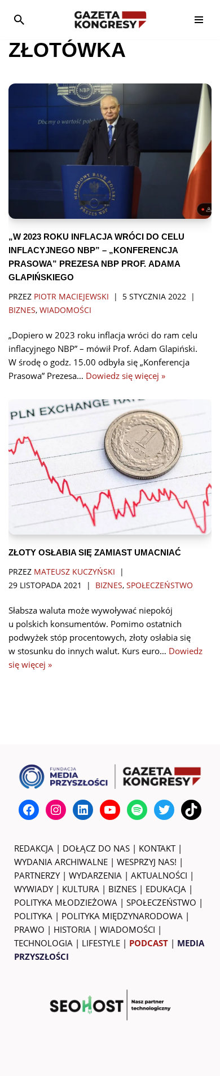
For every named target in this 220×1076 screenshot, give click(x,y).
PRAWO (29, 929)
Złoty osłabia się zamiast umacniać (94, 552)
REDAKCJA (34, 848)
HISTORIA (72, 929)
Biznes (22, 310)
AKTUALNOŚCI (159, 875)
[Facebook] (29, 810)
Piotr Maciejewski (71, 297)
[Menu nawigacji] (199, 20)
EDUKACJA (166, 888)
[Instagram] (56, 810)
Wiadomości (65, 310)
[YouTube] (110, 810)
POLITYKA (33, 915)
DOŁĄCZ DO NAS (96, 848)
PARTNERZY (37, 875)
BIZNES (122, 888)
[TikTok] (191, 810)
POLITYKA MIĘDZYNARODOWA (122, 915)
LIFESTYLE (101, 943)
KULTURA (80, 888)
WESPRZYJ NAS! (147, 861)
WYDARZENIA (95, 875)
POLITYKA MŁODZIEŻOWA (65, 902)
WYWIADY (33, 888)
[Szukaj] (19, 20)
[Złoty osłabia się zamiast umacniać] (110, 467)
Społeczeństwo (159, 585)
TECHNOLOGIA (43, 943)
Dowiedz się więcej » (125, 375)
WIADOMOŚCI (127, 929)
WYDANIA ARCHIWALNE (61, 861)
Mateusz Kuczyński (74, 572)
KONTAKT (157, 848)
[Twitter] (164, 810)
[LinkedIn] (83, 810)
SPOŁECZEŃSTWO (161, 902)
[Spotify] (137, 810)
